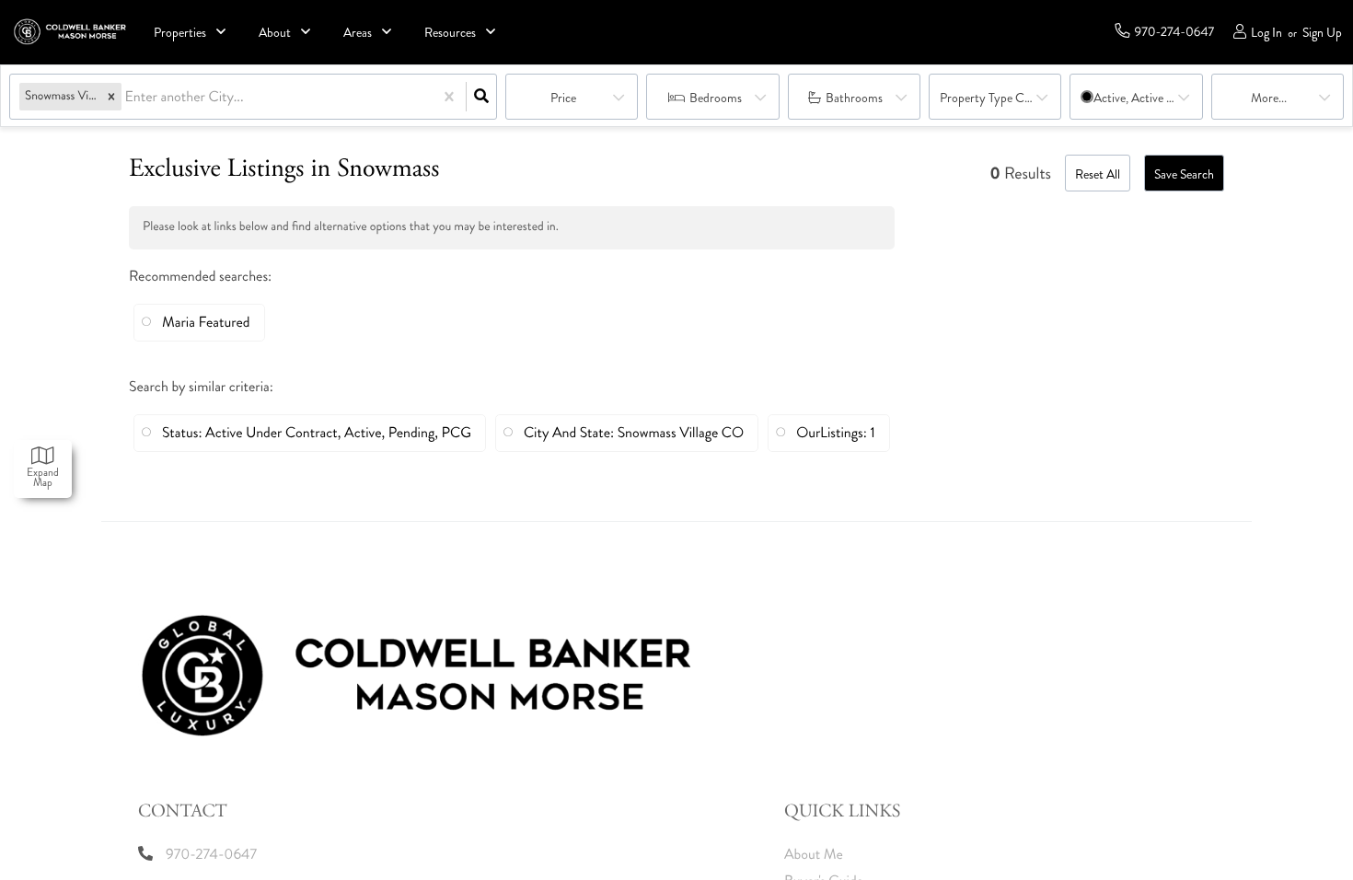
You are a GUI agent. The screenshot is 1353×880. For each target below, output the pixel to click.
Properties (180, 32)
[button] (111, 97)
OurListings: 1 (835, 433)
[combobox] (127, 97)
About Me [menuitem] (813, 854)
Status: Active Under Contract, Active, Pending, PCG (316, 433)
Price (563, 98)
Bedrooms (715, 98)
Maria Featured (206, 322)
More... (1269, 98)
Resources (450, 32)
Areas (357, 32)
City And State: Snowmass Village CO (634, 433)
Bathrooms (854, 98)
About (275, 32)
